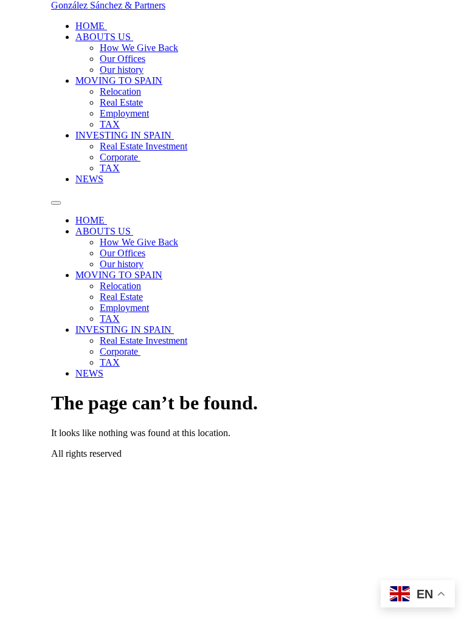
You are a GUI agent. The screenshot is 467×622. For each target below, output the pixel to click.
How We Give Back (139, 48)
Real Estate (121, 102)
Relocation (120, 91)
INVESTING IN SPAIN (124, 135)
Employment (124, 113)
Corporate (120, 157)
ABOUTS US (104, 37)
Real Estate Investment (143, 146)
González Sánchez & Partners (108, 5)
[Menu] (56, 203)
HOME (91, 26)
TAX (110, 124)
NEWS (89, 179)
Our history (122, 69)
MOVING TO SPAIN (118, 80)
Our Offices (122, 58)
